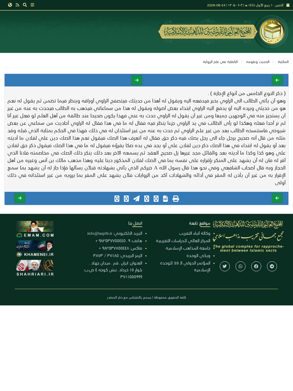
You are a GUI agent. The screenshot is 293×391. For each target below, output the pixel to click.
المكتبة (283, 61)
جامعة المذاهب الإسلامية (188, 247)
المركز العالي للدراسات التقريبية (183, 240)
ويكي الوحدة (198, 255)
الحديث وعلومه (258, 61)
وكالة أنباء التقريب (194, 233)
